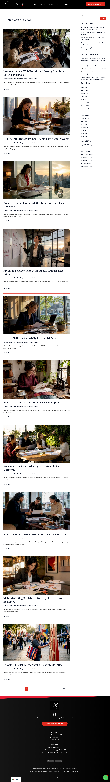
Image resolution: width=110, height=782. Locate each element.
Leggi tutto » (7, 89)
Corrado (83, 77)
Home (34, 4)
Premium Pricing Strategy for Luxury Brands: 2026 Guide (33, 272)
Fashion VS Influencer (87, 154)
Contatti (65, 4)
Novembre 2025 (85, 112)
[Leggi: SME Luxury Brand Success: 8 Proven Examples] (36, 379)
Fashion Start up (85, 151)
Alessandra (84, 58)
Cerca (82, 15)
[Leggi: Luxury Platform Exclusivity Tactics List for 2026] (36, 315)
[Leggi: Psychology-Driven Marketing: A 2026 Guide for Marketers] (36, 443)
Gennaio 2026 (85, 106)
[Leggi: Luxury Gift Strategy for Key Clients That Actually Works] (36, 116)
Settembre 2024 (85, 130)
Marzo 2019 (84, 133)
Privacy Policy (50, 761)
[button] (44, 4)
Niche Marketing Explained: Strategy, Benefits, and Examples (33, 599)
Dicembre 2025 (85, 109)
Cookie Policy (59, 761)
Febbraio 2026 (85, 103)
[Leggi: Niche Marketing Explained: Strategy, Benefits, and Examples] (36, 575)
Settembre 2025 (85, 118)
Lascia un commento (9, 78)
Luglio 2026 (84, 87)
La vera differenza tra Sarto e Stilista (95, 69)
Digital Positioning (86, 145)
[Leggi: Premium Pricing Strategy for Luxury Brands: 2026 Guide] (36, 247)
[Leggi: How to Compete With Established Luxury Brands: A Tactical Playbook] (36, 48)
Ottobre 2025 (85, 115)
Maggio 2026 (84, 93)
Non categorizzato (86, 163)
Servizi (41, 4)
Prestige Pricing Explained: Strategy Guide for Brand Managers (34, 204)
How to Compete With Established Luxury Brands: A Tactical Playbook (33, 73)
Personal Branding (86, 166)
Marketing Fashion (22, 78)
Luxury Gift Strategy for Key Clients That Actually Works (36, 139)
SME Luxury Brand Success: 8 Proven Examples (31, 402)
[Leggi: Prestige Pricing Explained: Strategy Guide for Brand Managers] (36, 180)
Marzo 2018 (84, 137)
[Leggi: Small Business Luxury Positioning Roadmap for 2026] (36, 511)
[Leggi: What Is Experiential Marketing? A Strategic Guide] (36, 642)
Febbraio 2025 (85, 127)
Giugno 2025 (84, 121)
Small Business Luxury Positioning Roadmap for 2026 (34, 534)
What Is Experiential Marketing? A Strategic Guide (33, 665)
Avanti (65, 689)
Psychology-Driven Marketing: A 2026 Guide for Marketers (31, 468)
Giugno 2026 (84, 90)
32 (37, 689)
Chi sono (50, 4)
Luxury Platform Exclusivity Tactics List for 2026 (31, 338)
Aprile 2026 (84, 96)
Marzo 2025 (84, 124)
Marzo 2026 (84, 99)
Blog (58, 4)
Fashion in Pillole (86, 148)
